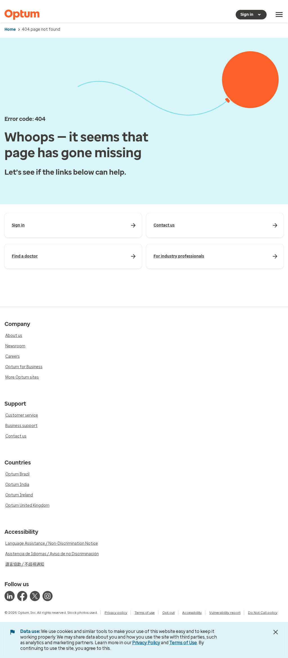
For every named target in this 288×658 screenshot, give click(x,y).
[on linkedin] (9, 596)
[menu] (279, 14)
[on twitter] (35, 596)
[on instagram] (47, 596)
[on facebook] (22, 596)
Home (10, 29)
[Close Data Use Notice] (275, 632)
